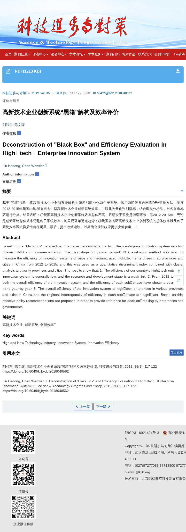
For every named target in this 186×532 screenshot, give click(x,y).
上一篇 (84, 406)
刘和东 (7, 125)
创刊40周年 (162, 54)
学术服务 (94, 54)
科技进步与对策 (14, 93)
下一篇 (101, 406)
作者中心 (39, 54)
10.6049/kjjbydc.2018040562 (112, 93)
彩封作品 (129, 54)
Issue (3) (61, 93)
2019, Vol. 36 (41, 93)
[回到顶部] (179, 271)
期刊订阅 (113, 54)
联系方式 (145, 54)
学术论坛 (76, 54)
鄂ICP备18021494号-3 (142, 433)
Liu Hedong (11, 166)
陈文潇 (20, 125)
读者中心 (57, 54)
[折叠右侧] (179, 280)
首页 (8, 54)
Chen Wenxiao (34, 166)
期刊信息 (21, 54)
